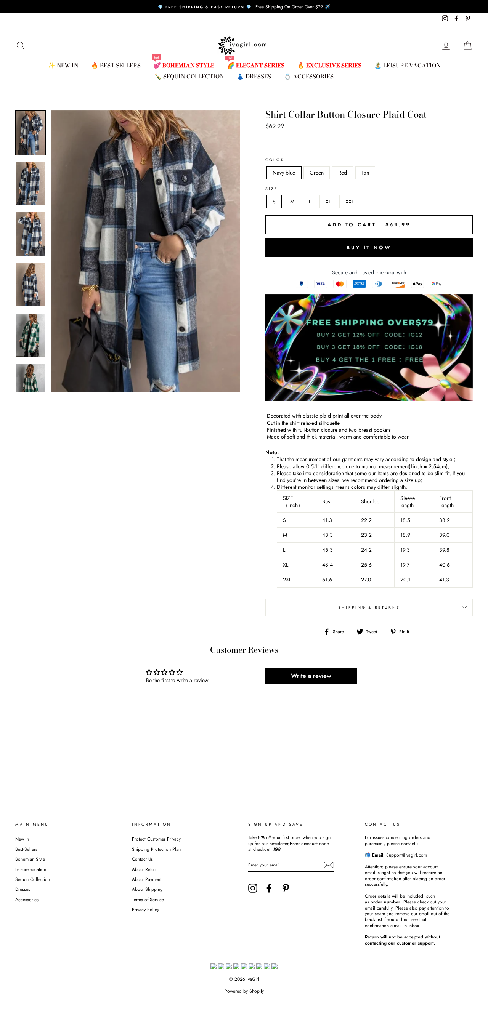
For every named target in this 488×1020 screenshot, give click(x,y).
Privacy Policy (145, 909)
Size (271, 189)
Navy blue (284, 172)
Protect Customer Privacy (156, 839)
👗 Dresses (254, 76)
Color (274, 160)
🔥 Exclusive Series (329, 65)
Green (317, 172)
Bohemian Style (30, 859)
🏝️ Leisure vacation (407, 65)
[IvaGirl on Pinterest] (285, 888)
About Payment (146, 879)
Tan (365, 172)
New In (22, 839)
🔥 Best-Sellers (116, 65)
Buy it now (369, 247)
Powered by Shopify (244, 991)
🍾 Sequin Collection (189, 76)
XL (328, 201)
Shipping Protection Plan (156, 849)
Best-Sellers (26, 849)
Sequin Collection (32, 879)
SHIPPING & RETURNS (369, 607)
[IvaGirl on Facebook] (269, 888)
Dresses (22, 889)
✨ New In (63, 65)
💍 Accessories (309, 76)
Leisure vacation (30, 869)
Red (342, 172)
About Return (144, 869)
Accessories (27, 899)
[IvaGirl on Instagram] (252, 888)
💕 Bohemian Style (184, 65)
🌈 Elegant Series (255, 65)
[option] (244, 7)
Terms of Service (148, 899)
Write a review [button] (311, 675)
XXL (349, 201)
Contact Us (142, 859)
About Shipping (147, 889)
